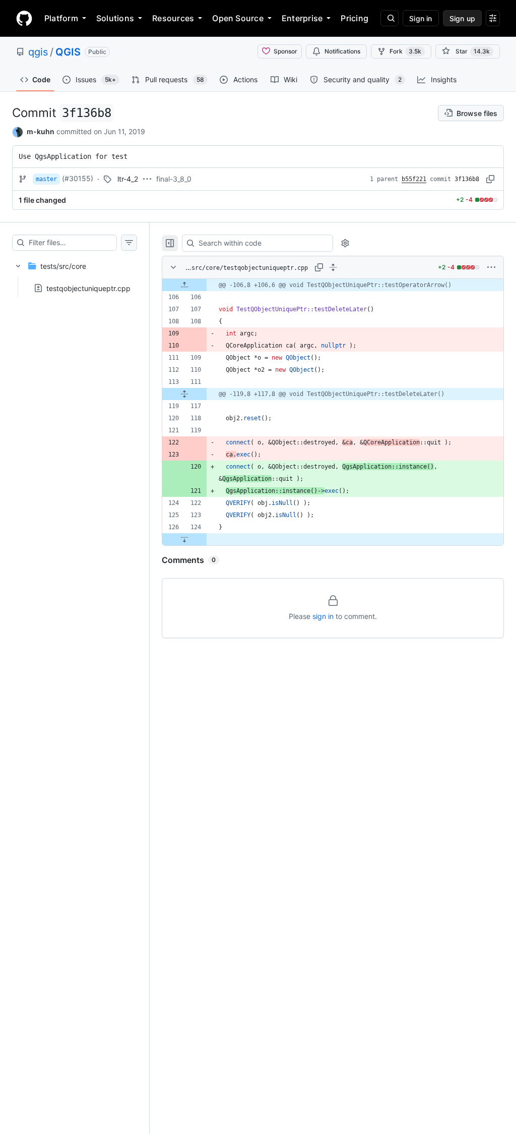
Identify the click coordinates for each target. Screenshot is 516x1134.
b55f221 (414, 179)
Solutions (115, 18)
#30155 (77, 178)
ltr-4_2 (127, 179)
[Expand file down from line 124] (184, 539)
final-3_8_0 (173, 179)
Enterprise (302, 18)
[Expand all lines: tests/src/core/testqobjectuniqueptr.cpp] (333, 267)
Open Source (238, 18)
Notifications (342, 51)
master (46, 179)
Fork (405, 51)
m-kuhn (40, 131)
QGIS (68, 52)
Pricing (354, 18)
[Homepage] (24, 18)
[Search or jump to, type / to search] (389, 18)
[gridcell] (332, 285)
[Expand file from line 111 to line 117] (184, 394)
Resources (173, 18)
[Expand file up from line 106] (184, 285)
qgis (38, 52)
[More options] (491, 267)
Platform (61, 18)
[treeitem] (74, 274)
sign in (323, 616)
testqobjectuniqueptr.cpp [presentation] (88, 288)
